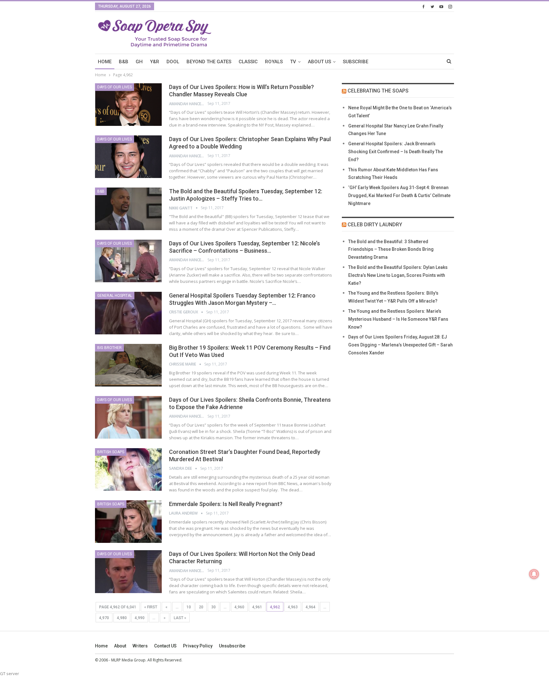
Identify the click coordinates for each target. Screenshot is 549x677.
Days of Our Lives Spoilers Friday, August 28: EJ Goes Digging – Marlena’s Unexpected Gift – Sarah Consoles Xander (400, 344)
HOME (105, 62)
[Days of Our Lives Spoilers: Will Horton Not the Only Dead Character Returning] (128, 571)
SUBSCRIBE (355, 62)
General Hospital (114, 295)
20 (201, 607)
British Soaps (110, 452)
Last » (180, 618)
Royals (274, 62)
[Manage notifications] (534, 574)
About (120, 645)
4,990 (140, 618)
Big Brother (109, 347)
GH (139, 62)
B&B (123, 62)
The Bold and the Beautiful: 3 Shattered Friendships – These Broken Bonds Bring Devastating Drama (391, 249)
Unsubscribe (232, 645)
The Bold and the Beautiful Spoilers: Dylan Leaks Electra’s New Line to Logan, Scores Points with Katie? (398, 275)
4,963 (293, 607)
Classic (248, 62)
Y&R (154, 62)
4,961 (257, 607)
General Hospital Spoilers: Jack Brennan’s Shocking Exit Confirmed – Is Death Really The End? (395, 151)
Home (101, 645)
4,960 (239, 607)
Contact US (165, 645)
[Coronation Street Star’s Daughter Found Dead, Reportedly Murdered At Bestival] (128, 469)
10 (188, 607)
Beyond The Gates (208, 62)
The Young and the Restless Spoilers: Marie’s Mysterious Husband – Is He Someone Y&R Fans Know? (398, 319)
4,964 (310, 607)
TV (293, 62)
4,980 (122, 618)
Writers (140, 645)
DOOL (172, 62)
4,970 (104, 618)
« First (150, 607)
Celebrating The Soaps (378, 91)
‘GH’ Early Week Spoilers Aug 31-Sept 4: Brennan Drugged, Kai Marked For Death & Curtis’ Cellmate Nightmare (399, 195)
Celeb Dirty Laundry (375, 225)
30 (213, 607)
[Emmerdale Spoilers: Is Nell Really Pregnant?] (128, 521)
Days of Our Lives (114, 87)
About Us (319, 62)
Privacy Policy (198, 645)
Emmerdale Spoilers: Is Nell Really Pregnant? (225, 504)
